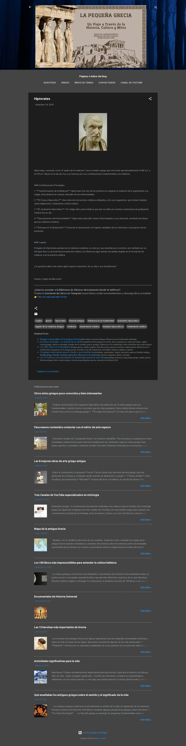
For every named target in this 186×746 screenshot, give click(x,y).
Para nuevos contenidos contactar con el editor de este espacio (72, 427)
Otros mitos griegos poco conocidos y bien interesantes (68, 393)
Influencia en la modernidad (101, 320)
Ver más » (146, 418)
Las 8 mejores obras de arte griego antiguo (60, 461)
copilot (38, 320)
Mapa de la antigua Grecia (50, 528)
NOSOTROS (50, 82)
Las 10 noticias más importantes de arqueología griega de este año (72, 357)
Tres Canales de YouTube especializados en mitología (66, 494)
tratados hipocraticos (113, 326)
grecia (49, 320)
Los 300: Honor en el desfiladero (55, 347)
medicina (71, 326)
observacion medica (89, 326)
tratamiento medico (136, 326)
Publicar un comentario (48, 371)
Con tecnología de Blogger (95, 732)
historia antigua (76, 320)
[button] (150, 99)
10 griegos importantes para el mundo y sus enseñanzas (67, 352)
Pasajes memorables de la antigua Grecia (59, 339)
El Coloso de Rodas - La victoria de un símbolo (62, 342)
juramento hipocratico (128, 320)
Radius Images (101, 738)
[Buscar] (156, 7)
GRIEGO (65, 82)
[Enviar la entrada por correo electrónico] (36, 315)
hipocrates (60, 320)
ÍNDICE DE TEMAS (84, 82)
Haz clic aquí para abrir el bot (52, 296)
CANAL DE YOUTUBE (131, 82)
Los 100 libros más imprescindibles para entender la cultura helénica (75, 562)
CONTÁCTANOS (107, 82)
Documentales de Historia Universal (55, 596)
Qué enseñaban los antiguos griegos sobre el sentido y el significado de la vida (81, 694)
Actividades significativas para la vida (57, 661)
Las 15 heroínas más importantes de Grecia (60, 627)
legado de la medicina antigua (49, 326)
